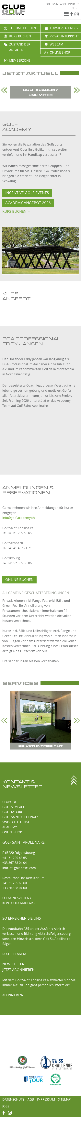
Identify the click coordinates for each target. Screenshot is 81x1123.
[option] (40, 90)
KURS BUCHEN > (15, 211)
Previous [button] (4, 90)
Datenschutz (13, 1099)
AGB (31, 1099)
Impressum (46, 1099)
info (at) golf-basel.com (19, 868)
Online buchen (19, 579)
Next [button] (77, 90)
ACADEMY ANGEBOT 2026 (28, 202)
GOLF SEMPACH (13, 807)
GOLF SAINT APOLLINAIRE (21, 817)
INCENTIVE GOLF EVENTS (27, 192)
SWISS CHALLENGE (16, 822)
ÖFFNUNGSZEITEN (16, 898)
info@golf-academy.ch (18, 518)
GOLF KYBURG (12, 812)
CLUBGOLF (10, 802)
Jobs (5, 1106)
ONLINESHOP (12, 832)
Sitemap (64, 1099)
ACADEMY (9, 827)
